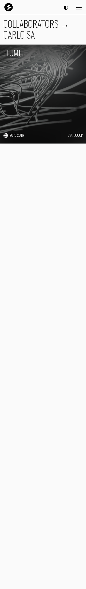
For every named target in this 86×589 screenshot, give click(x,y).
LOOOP (78, 135)
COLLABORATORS (30, 23)
